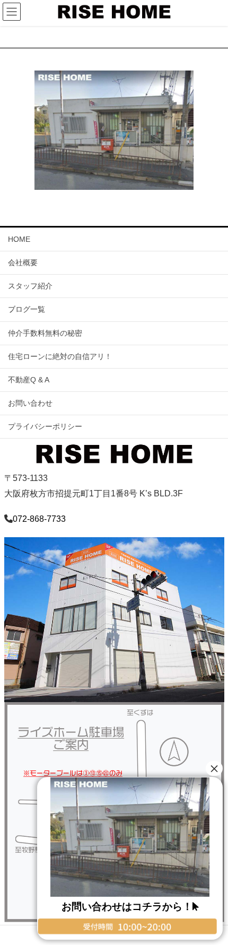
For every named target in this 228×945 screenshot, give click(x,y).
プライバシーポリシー (45, 426)
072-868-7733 (39, 518)
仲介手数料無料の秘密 (45, 333)
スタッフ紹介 (30, 286)
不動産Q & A (28, 379)
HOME (19, 239)
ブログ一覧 (26, 309)
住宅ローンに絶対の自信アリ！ (60, 356)
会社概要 (23, 262)
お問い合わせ (30, 403)
